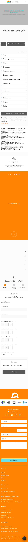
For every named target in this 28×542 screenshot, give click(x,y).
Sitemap (3, 480)
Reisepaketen (5, 485)
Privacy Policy (4, 538)
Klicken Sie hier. (4, 123)
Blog (2, 478)
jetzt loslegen (14, 460)
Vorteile (3, 472)
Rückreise (5, 106)
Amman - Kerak (6, 90)
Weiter (14, 372)
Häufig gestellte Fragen (7, 517)
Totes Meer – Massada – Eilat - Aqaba (11, 79)
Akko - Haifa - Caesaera (8, 75)
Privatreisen (4, 522)
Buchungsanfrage (22, 43)
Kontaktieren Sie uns (6, 510)
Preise (9, 43)
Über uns (4, 469)
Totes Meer (5, 102)
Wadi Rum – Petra (7, 82)
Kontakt (3, 506)
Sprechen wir (4, 515)
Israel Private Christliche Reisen (9, 528)
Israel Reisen (4, 488)
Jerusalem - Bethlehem (8, 59)
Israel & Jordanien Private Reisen (9, 531)
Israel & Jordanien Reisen (7, 494)
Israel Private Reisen (6, 526)
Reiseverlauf (3, 43)
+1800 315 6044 (15, 412)
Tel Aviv (4, 55)
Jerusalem (5, 63)
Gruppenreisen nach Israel (8, 491)
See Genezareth (6, 67)
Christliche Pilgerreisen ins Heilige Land (11, 501)
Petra (4, 86)
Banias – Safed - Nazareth (9, 71)
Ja (11, 354)
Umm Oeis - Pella (7, 98)
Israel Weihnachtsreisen (7, 499)
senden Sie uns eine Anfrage (13, 165)
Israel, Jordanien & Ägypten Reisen (10, 496)
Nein (4, 354)
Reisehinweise (16, 43)
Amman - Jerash (6, 94)
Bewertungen (5, 475)
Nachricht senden (6, 512)
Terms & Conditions (14, 538)
